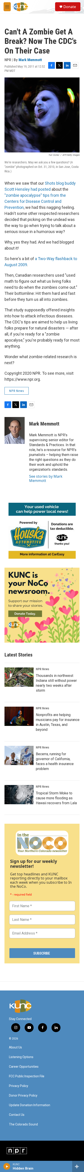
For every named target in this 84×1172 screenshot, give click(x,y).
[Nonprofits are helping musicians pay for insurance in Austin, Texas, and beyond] (19, 716)
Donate (69, 7)
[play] (7, 1166)
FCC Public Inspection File (26, 1076)
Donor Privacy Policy (23, 1095)
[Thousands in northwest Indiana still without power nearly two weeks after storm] (19, 677)
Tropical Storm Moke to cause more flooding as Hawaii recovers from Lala (56, 798)
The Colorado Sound (23, 1124)
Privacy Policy (18, 1086)
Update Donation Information (29, 1105)
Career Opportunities (24, 1066)
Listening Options (21, 1057)
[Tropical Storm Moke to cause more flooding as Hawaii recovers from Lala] (19, 794)
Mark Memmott (30, 60)
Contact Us (16, 1114)
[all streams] (78, 1166)
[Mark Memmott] (14, 430)
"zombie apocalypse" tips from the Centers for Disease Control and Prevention (35, 201)
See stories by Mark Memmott (45, 478)
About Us (15, 1047)
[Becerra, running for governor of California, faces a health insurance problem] (19, 755)
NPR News (16, 391)
